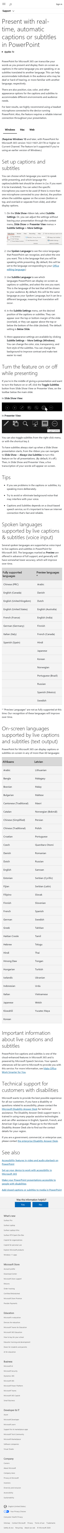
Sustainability (9, 1497)
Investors (7, 1483)
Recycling (19, 1528)
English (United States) (17, 1506)
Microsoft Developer (11, 1419)
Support (6, 10)
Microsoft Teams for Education (15, 1327)
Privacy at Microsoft (11, 1478)
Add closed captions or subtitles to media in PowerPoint (32, 1189)
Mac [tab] (22, 129)
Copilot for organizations (13, 1240)
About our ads (30, 1528)
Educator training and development (17, 1342)
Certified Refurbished (12, 1293)
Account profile (9, 1269)
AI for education (10, 1352)
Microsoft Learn (10, 1424)
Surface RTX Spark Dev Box (14, 1235)
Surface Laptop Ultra (11, 1230)
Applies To (9, 51)
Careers (7, 1463)
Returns (7, 1283)
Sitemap (7, 1523)
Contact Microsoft (18, 1523)
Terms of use (39, 1523)
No (40, 1204)
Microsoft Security (10, 1371)
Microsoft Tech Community (14, 1434)
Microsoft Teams (10, 1390)
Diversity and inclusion (12, 1488)
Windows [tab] (10, 129)
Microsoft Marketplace (12, 1439)
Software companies (11, 1444)
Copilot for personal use (13, 1245)
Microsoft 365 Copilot (12, 1395)
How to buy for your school (14, 1337)
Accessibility (8, 1493)
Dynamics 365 (9, 1376)
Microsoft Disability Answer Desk (19, 1109)
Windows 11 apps (10, 1255)
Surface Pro (8, 1220)
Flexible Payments (10, 1303)
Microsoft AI (8, 1366)
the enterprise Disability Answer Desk (38, 1140)
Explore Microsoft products (14, 1250)
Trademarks (50, 1523)
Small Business (9, 1400)
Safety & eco (8, 1528)
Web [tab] (32, 129)
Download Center (10, 1274)
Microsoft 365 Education (13, 1332)
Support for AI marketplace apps (16, 1429)
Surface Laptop (9, 1225)
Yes (23, 1204)
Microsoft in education (12, 1317)
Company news (9, 1473)
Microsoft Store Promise (13, 1298)
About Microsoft (10, 1468)
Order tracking (9, 1288)
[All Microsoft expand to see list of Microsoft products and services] (4, 4)
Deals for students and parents (15, 1347)
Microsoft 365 (9, 1381)
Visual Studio (9, 1449)
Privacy (30, 1523)
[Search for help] (11, 4)
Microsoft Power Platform (13, 1386)
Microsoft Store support (13, 1279)
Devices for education (12, 1322)
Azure (6, 1414)
